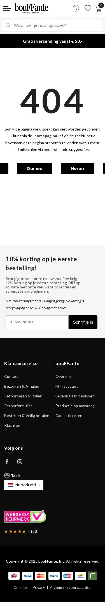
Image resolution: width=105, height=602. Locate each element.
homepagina (45, 135)
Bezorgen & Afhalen (21, 386)
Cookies (20, 587)
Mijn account (66, 386)
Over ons (63, 376)
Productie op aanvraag (75, 405)
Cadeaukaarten (68, 415)
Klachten (12, 425)
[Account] (76, 8)
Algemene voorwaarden (71, 587)
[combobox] (52, 25)
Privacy (38, 587)
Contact (11, 376)
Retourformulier (18, 405)
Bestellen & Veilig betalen (26, 415)
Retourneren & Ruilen (23, 396)
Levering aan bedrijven (75, 396)
